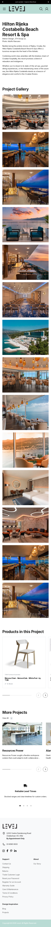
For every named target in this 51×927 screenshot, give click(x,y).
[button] (48, 2)
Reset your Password (10, 878)
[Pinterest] (11, 851)
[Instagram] (3, 851)
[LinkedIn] (15, 851)
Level (19, 923)
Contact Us (6, 864)
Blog (4, 909)
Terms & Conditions (10, 893)
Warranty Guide (8, 886)
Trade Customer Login (11, 875)
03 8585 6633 (12, 844)
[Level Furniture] (17, 9)
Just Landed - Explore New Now (25, 2)
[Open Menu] (4, 9)
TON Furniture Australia (12, 674)
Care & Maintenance (10, 889)
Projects (5, 912)
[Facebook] (7, 851)
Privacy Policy (7, 897)
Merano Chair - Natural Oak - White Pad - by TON (23, 679)
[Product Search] (41, 9)
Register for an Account (11, 882)
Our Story (37, 864)
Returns (5, 871)
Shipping (5, 867)
